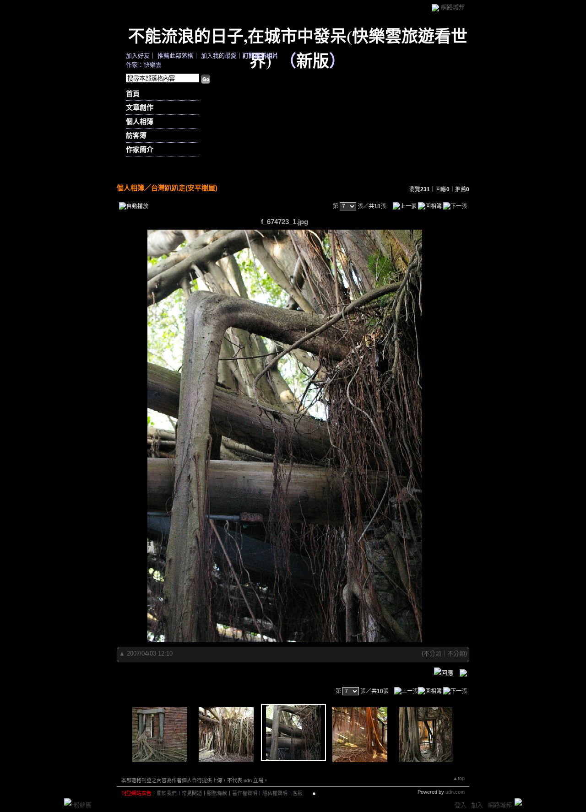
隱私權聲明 (275, 793)
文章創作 (139, 107)
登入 (461, 804)
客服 (298, 793)
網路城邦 (453, 7)
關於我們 (167, 793)
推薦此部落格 (175, 55)
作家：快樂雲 (144, 64)
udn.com (455, 792)
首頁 (133, 93)
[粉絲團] (67, 802)
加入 (477, 804)
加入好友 (138, 55)
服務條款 (217, 793)
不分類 (432, 653)
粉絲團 (83, 804)
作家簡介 (139, 149)
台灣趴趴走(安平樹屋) (184, 188)
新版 (312, 60)
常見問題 (192, 793)
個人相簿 (139, 121)
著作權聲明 (244, 793)
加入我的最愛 (219, 55)
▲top (459, 778)
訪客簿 (136, 135)
